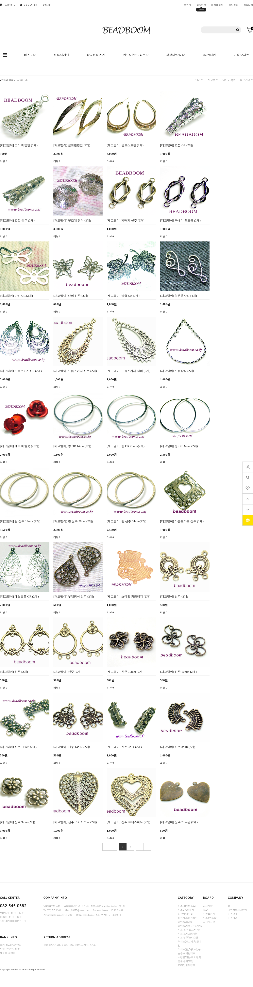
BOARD (47, 5)
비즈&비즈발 (209, 917)
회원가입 (201, 5)
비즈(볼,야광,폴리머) (189, 929)
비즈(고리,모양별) (187, 933)
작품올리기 (209, 913)
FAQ (205, 909)
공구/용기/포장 (185, 961)
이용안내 (232, 913)
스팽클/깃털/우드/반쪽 (189, 957)
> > (147, 847)
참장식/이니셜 (185, 913)
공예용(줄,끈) (185, 921)
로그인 (187, 5)
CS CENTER (30, 5)
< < (106, 847)
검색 (237, 29)
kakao (247, 520)
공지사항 (207, 905)
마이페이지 (217, 5)
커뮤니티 (248, 5)
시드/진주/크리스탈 (188, 937)
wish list (247, 488)
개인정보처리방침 (237, 909)
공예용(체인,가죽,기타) (190, 925)
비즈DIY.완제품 (186, 909)
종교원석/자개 (96, 54)
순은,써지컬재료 (186, 953)
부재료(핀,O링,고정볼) (189, 949)
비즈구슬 (30, 54)
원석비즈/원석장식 (187, 917)
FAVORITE (9, 5)
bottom (247, 509)
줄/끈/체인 (209, 54)
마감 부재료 (241, 54)
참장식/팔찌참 (175, 54)
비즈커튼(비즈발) (187, 905)
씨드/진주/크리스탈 (135, 54)
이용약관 (232, 917)
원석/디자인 (61, 54)
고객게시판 (209, 921)
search (247, 477)
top (247, 499)
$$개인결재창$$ (186, 965)
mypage (247, 467)
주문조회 (233, 5)
